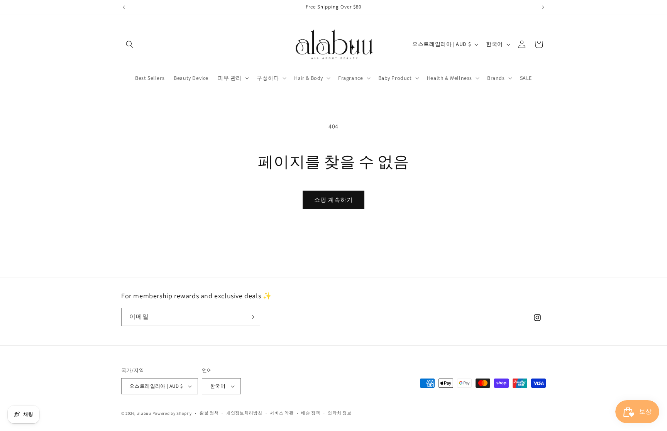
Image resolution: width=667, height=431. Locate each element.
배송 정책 (310, 413)
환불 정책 (209, 413)
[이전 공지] (123, 7)
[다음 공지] (543, 7)
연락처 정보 (339, 413)
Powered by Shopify (172, 413)
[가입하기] (251, 317)
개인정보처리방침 (244, 413)
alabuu (144, 413)
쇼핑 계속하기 (333, 199)
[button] (129, 44)
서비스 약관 (281, 413)
